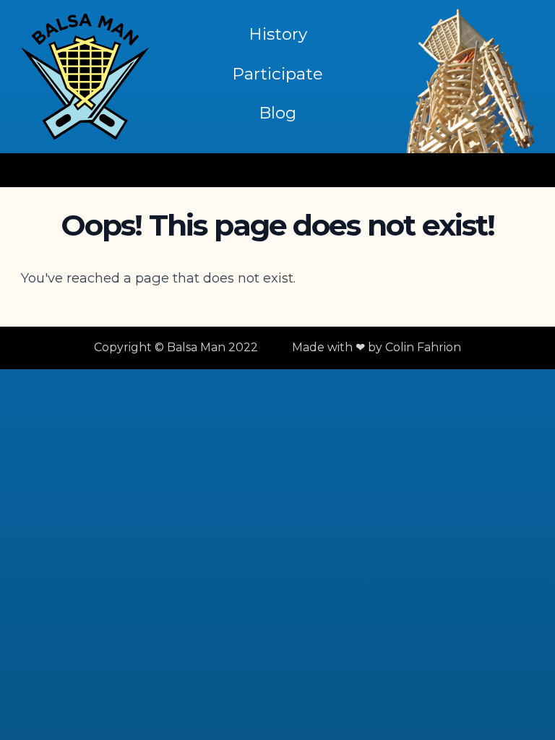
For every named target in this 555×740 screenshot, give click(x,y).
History (278, 34)
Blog (277, 113)
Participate (277, 74)
